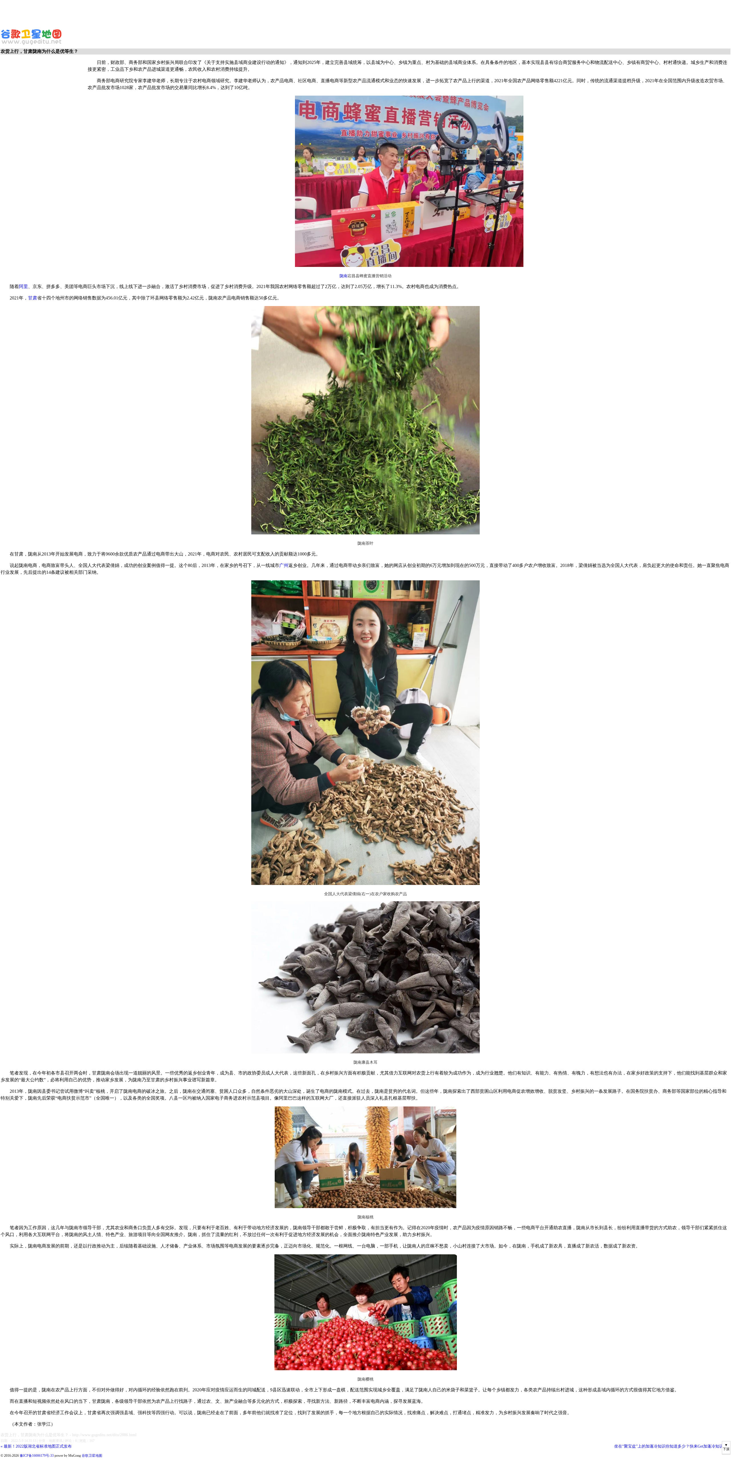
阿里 (23, 286)
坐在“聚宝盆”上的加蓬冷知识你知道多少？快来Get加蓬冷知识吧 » (672, 1446)
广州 (283, 565)
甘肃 (32, 297)
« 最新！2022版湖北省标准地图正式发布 (36, 1446)
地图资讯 (56, 1441)
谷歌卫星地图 (11, 31)
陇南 (344, 276)
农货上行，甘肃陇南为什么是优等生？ (35, 1435)
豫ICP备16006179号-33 (37, 1456)
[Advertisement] (138, 13)
